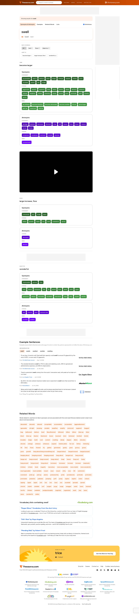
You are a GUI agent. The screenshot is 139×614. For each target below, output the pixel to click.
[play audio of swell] (22, 37)
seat (48, 221)
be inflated (26, 104)
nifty (70, 296)
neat (65, 296)
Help (101, 566)
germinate (57, 447)
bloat (48, 78)
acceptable (48, 424)
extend (25, 93)
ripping (23, 482)
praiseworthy (54, 475)
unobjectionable (48, 490)
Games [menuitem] (73, 2)
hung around (24, 463)
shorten (57, 135)
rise (38, 82)
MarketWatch (26, 385)
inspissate (86, 463)
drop (54, 124)
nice (69, 471)
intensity (47, 93)
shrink (24, 128)
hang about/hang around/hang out (44, 451)
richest (87, 478)
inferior (30, 312)
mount (33, 82)
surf (33, 214)
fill (21, 447)
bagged (86, 428)
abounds (32, 424)
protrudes (88, 475)
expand (68, 78)
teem (81, 486)
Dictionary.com (112, 3)
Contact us (95, 566)
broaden (23, 440)
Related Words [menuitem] (49, 24)
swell (22, 351)
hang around (79, 455)
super (77, 289)
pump (60, 478)
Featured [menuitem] (66, 2)
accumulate (26, 78)
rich (41, 482)
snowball (67, 482)
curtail (50, 135)
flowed (38, 447)
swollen (42, 351)
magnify (43, 467)
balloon (41, 78)
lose (71, 124)
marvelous (58, 296)
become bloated (37, 104)
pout (66, 93)
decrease (40, 124)
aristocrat (70, 428)
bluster (36, 436)
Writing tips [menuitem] (87, 2)
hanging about (25, 455)
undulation (56, 221)
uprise (25, 97)
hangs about (55, 459)
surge (44, 82)
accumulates (58, 424)
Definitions (88, 24)
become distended (51, 104)
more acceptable (62, 467)
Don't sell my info (86, 604)
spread (82, 482)
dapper (69, 440)
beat (42, 432)
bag (22, 432)
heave (69, 459)
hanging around (36, 455)
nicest (58, 471)
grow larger (82, 104)
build (35, 440)
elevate (23, 444)
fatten (75, 78)
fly (48, 289)
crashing (55, 440)
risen (55, 482)
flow (26, 447)
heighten (32, 93)
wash (74, 490)
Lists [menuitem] (57, 24)
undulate (37, 490)
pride (62, 475)
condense (34, 135)
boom (51, 436)
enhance (81, 89)
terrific (83, 296)
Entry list (80, 566)
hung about (44, 463)
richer (80, 478)
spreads (75, 482)
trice (58, 553)
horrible (25, 319)
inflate (40, 93)
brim (64, 436)
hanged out (69, 455)
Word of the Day (60, 549)
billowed (60, 432)
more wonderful (85, 467)
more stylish (74, 467)
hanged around (73, 451)
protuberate (71, 475)
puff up (25, 108)
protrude (73, 93)
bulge (54, 78)
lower (77, 124)
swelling (49, 351)
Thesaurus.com (27, 2)
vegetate (58, 490)
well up (41, 108)
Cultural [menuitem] (79, 2)
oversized (24, 475)
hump (83, 459)
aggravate (26, 89)
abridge (25, 124)
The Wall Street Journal (28, 360)
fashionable (26, 282)
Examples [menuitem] (40, 24)
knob (36, 467)
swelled (35, 351)
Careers (87, 566)
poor (36, 312)
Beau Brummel (51, 432)
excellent (49, 296)
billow (54, 89)
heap (62, 459)
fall (60, 124)
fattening (86, 444)
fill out (74, 104)
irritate (30, 467)
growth (31, 221)
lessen (65, 124)
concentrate (27, 142)
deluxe (33, 296)
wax (80, 490)
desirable (41, 296)
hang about (59, 455)
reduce (83, 124)
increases (53, 463)
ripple (38, 221)
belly (48, 89)
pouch (61, 93)
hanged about (61, 451)
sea (61, 482)
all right (31, 428)
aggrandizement (79, 424)
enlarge (60, 78)
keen (59, 289)
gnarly (65, 447)
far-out (71, 444)
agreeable (24, 428)
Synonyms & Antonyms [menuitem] (28, 24)
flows (31, 447)
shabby (32, 319)
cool (24, 289)
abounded (24, 424)
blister (61, 89)
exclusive (37, 289)
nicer (52, 471)
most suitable (37, 471)
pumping (48, 478)
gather (49, 447)
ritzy (41, 282)
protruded (24, 478)
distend (74, 89)
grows (84, 447)
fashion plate (63, 444)
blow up (28, 436)
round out (33, 108)
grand (54, 289)
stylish (77, 296)
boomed (58, 436)
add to (35, 78)
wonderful (29, 494)
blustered (44, 436)
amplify (34, 89)
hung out (76, 459)
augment (42, 89)
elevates (82, 440)
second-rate (44, 312)
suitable (36, 486)
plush (65, 289)
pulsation (32, 478)
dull (24, 312)
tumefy (86, 93)
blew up (81, 432)
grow (81, 78)
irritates (23, 467)
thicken (29, 490)
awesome (26, 296)
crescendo (26, 214)
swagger (68, 486)
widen (37, 494)
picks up (31, 475)
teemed (88, 486)
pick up (39, 475)
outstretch (81, 471)
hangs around (33, 459)
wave (44, 214)
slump (31, 128)
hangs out (24, 459)
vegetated (67, 490)
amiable (46, 428)
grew (71, 447)
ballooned (28, 432)
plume (46, 475)
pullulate (40, 478)
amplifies (55, 428)
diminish (48, 124)
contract (43, 135)
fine (44, 289)
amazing (39, 428)
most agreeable (25, 471)
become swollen (64, 104)
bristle (86, 436)
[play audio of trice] (56, 557)
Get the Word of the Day (104, 553)
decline (32, 124)
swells (28, 351)
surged (49, 486)
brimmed (71, 436)
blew (87, 432)
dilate (67, 89)
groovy (35, 282)
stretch (23, 486)
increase (25, 82)
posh (71, 289)
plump (54, 93)
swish (75, 486)
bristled (79, 436)
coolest (47, 440)
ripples (67, 478)
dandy (30, 289)
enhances (46, 444)
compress (26, 135)
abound (39, 424)
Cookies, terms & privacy (112, 566)
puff (80, 93)
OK (74, 471)
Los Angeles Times (27, 377)
